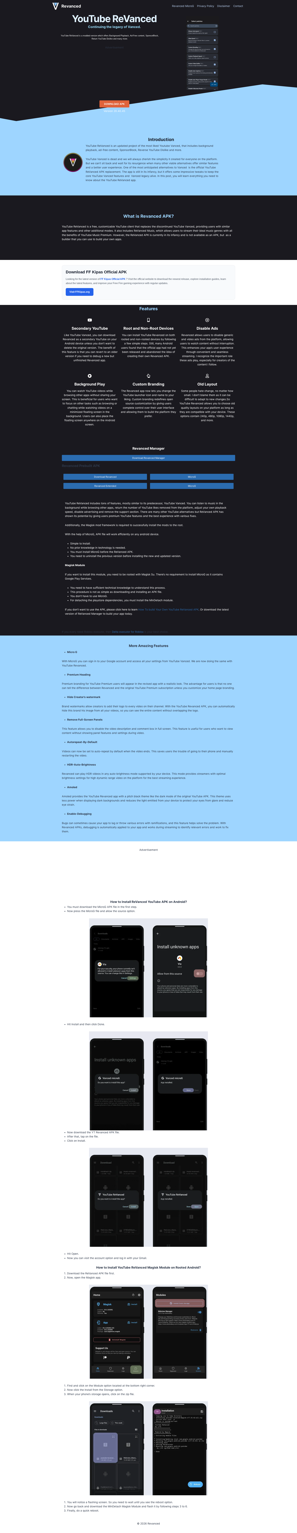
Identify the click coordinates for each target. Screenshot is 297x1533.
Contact (238, 6)
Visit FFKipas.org (79, 292)
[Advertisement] (114, 71)
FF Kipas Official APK (113, 279)
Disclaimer (223, 6)
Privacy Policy (205, 6)
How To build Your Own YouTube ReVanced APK (168, 609)
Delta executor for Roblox (128, 631)
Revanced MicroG (183, 6)
